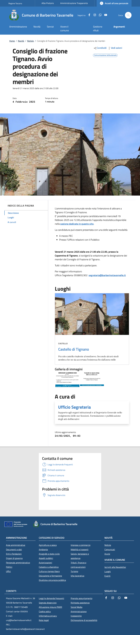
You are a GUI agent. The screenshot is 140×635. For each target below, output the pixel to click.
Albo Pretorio (48, 3)
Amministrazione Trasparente (74, 3)
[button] (114, 3)
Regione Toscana (15, 3)
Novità (21, 41)
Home (12, 41)
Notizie (30, 41)
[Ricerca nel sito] (128, 15)
